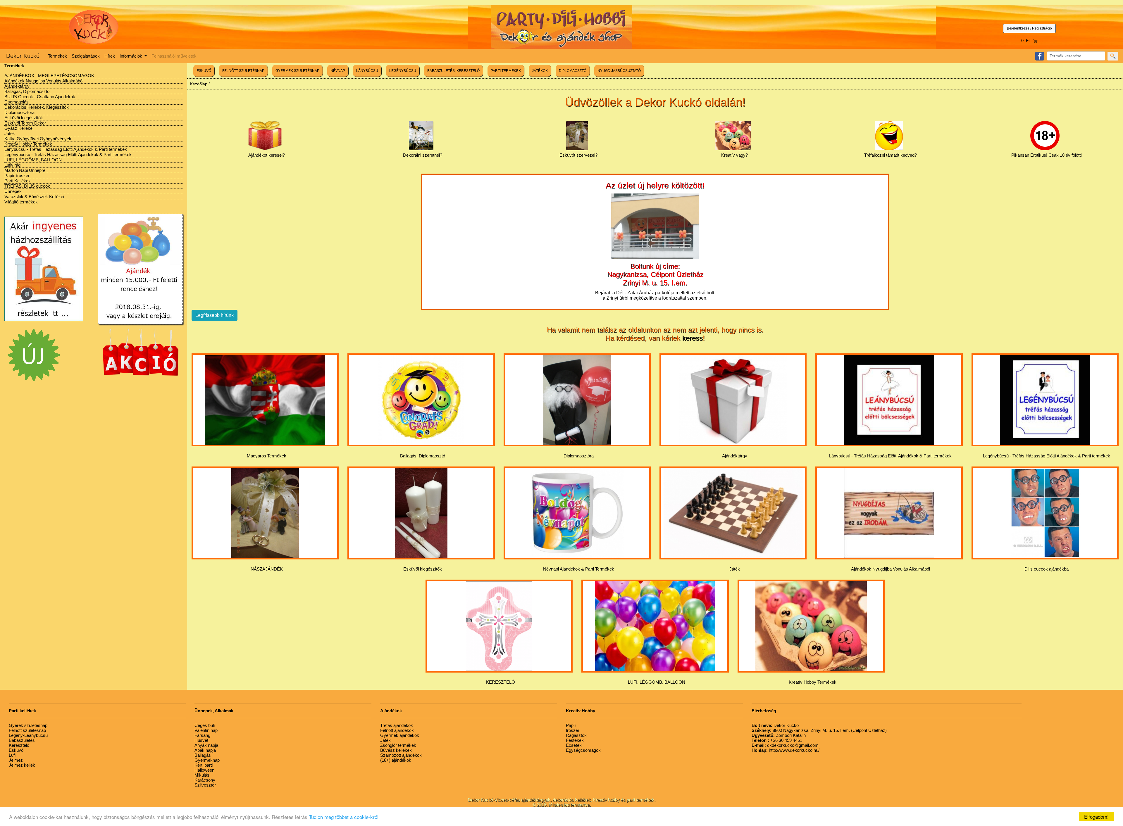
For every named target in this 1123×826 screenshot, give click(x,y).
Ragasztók (576, 735)
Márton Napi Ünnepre (24, 170)
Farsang (202, 735)
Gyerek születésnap (28, 725)
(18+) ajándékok (395, 760)
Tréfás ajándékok (396, 725)
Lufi (12, 755)
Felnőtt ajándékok (397, 730)
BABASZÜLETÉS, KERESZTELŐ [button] (453, 71)
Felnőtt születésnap (27, 730)
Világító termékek (21, 201)
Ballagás (202, 755)
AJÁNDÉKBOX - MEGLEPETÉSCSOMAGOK (49, 75)
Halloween (204, 770)
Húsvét (201, 740)
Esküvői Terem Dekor (25, 122)
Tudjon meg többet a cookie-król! (344, 816)
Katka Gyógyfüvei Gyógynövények (37, 138)
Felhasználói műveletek (174, 55)
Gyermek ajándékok (399, 735)
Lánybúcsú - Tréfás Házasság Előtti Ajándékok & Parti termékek (65, 149)
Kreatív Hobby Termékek (28, 143)
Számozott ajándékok (401, 755)
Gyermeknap (207, 760)
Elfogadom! (1096, 816)
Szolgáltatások (86, 55)
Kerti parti (203, 765)
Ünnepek (13, 191)
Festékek (575, 740)
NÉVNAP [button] (337, 71)
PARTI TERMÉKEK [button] (506, 71)
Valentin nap (206, 730)
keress (692, 338)
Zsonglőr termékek (398, 745)
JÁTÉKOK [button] (540, 71)
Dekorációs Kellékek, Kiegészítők (36, 107)
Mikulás (201, 775)
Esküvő (16, 750)
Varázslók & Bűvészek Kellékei (34, 196)
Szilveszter (205, 784)
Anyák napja (206, 745)
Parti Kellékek (17, 180)
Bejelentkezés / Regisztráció (1029, 28)
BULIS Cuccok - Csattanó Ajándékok (39, 96)
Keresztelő (19, 745)
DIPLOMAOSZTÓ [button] (572, 71)
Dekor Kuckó (22, 56)
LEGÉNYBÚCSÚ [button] (402, 71)
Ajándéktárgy (17, 86)
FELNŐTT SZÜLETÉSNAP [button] (243, 71)
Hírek (109, 55)
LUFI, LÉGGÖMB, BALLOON (33, 159)
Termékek (57, 55)
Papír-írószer (17, 175)
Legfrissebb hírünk (214, 315)
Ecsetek (574, 745)
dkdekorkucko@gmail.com (785, 745)
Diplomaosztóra (19, 112)
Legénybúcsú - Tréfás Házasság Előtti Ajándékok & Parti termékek (68, 154)
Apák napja (205, 750)
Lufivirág (12, 165)
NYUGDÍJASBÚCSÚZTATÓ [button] (619, 71)
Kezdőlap (198, 84)
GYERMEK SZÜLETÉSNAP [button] (297, 71)
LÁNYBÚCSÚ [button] (367, 71)
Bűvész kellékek (396, 750)
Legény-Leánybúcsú (28, 735)
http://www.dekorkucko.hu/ (785, 750)
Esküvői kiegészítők (23, 117)
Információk (131, 55)
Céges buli (204, 725)
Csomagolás (16, 101)
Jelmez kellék (22, 765)
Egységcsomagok (583, 750)
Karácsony (204, 779)
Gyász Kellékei (18, 128)
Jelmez (16, 760)
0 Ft (1027, 40)
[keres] (1113, 56)
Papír (571, 725)
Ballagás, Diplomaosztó (26, 91)
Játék (9, 133)
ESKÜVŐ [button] (204, 71)
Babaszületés (22, 740)
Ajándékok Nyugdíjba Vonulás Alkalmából (43, 80)
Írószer (572, 730)
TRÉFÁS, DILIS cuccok (27, 186)
